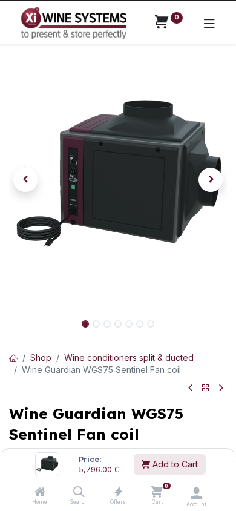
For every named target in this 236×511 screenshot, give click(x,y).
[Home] (39, 492)
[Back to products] (205, 388)
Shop (40, 357)
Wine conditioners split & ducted (129, 357)
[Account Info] (196, 493)
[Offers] (118, 492)
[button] (25, 180)
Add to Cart (174, 464)
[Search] (79, 492)
